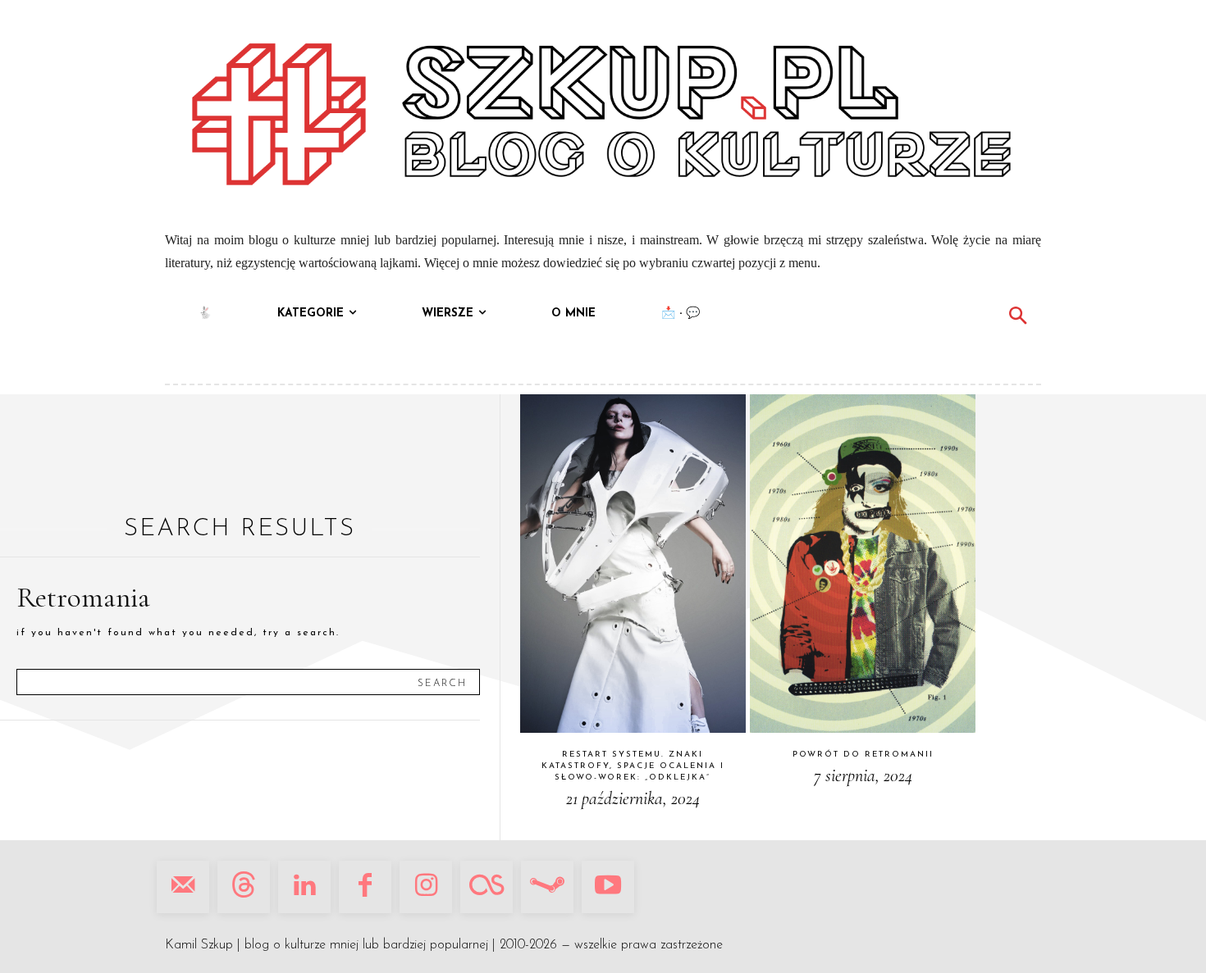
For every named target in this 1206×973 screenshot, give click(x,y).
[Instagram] (426, 887)
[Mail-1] (183, 887)
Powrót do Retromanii (863, 754)
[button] (1017, 318)
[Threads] (243, 887)
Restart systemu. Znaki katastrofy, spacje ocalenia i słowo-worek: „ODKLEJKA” (632, 766)
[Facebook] (365, 887)
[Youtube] (608, 887)
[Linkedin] (304, 887)
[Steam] (547, 887)
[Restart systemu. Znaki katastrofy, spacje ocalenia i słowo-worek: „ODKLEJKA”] (633, 563)
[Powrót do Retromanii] (862, 563)
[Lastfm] (486, 887)
